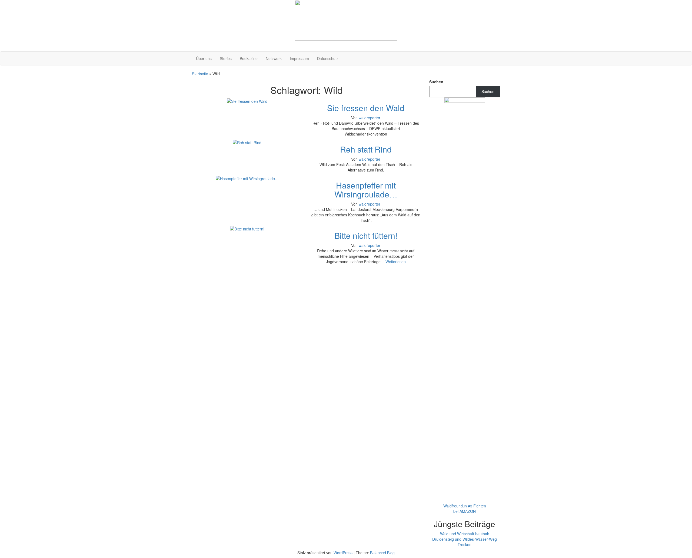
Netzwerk (274, 58)
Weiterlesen (395, 261)
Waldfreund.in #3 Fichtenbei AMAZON (464, 508)
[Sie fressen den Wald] (247, 100)
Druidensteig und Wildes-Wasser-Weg (464, 539)
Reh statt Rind (366, 149)
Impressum (299, 58)
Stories (226, 58)
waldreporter (369, 117)
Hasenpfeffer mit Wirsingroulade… (365, 189)
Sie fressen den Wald (365, 108)
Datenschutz (327, 58)
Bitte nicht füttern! (365, 235)
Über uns (204, 58)
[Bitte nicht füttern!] (247, 228)
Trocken (464, 544)
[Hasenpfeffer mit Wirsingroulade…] (247, 178)
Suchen (436, 81)
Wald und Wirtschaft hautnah (464, 533)
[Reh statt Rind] (247, 142)
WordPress (343, 552)
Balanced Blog (382, 552)
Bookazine (249, 58)
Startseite (200, 73)
